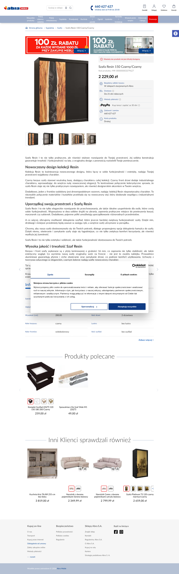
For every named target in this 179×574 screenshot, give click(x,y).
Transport (31, 536)
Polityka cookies (62, 536)
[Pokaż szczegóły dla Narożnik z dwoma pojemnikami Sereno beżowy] (73, 463)
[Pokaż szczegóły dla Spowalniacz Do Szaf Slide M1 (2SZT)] (73, 376)
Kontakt (88, 536)
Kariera (88, 551)
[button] (175, 33)
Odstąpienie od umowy (36, 544)
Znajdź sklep (90, 532)
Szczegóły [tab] (89, 274)
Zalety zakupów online (36, 547)
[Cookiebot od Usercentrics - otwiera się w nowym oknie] (134, 266)
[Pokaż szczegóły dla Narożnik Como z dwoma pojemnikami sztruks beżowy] (106, 463)
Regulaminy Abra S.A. (93, 540)
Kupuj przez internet (35, 540)
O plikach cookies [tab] (129, 274)
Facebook (116, 532)
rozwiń (32, 557)
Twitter (121, 532)
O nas (29, 532)
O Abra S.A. (89, 544)
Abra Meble (61, 569)
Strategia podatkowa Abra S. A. (97, 555)
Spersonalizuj (87, 307)
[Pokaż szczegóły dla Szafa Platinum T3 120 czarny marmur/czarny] (138, 463)
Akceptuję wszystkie (127, 307)
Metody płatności (34, 551)
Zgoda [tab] (50, 274)
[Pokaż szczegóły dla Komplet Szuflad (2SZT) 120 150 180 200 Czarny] (41, 376)
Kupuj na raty (90, 547)
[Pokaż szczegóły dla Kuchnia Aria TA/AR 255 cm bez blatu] (41, 463)
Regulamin (60, 540)
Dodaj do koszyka (42, 421)
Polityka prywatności (64, 532)
